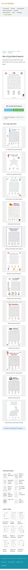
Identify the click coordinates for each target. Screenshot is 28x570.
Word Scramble (7, 10)
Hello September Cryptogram (10, 475)
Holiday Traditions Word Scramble (6, 538)
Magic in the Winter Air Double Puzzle (13, 538)
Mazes (13, 8)
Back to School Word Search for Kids (11, 488)
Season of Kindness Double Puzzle (13, 552)
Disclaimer (3, 565)
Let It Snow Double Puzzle (21, 537)
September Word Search (10, 482)
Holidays (19, 12)
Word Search (6, 12)
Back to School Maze (21, 475)
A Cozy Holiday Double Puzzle (12, 524)
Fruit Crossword (22, 493)
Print (9, 110)
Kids (13, 12)
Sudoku (16, 10)
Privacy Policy (11, 562)
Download (19, 110)
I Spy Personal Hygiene (10, 494)
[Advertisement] (14, 33)
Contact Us (4, 562)
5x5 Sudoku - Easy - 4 (21, 501)
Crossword (6, 8)
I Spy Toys (10, 499)
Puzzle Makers (8, 14)
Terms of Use (19, 562)
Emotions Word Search (21, 482)
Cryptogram (20, 8)
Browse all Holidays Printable (13, 428)
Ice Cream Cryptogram (22, 488)
